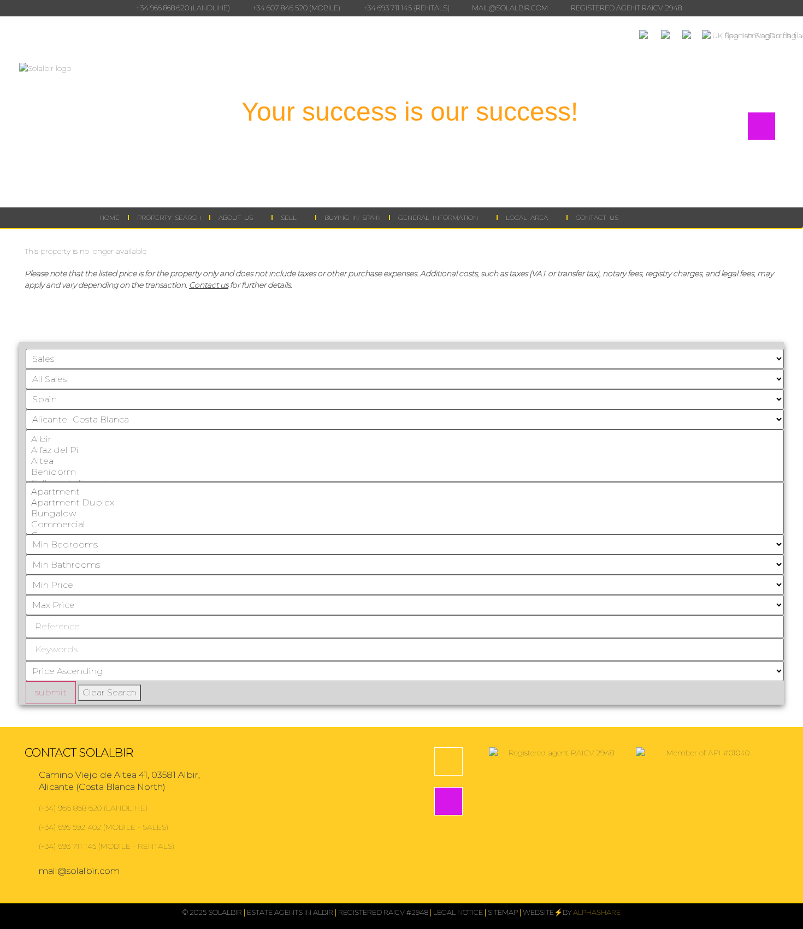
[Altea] (405, 461)
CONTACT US (597, 217)
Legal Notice (458, 912)
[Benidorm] (405, 472)
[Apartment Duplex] (405, 502)
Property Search (169, 217)
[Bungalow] (405, 513)
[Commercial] (405, 524)
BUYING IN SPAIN (352, 217)
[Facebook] (448, 761)
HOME (109, 217)
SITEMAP (503, 912)
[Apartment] (405, 491)
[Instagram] (448, 801)
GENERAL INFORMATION (438, 217)
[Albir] (405, 439)
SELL (289, 217)
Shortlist (671, 217)
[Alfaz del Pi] (405, 450)
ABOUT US (236, 217)
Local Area (527, 217)
